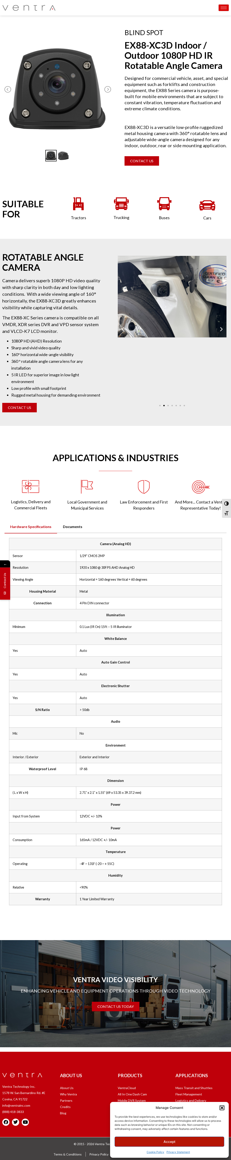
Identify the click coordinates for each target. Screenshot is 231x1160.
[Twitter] (15, 1122)
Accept (170, 1142)
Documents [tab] (72, 526)
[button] (222, 1108)
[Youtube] (25, 1122)
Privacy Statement (178, 1152)
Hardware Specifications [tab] (30, 526)
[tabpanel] (115, 723)
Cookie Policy (155, 1152)
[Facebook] (5, 1122)
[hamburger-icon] (224, 8)
